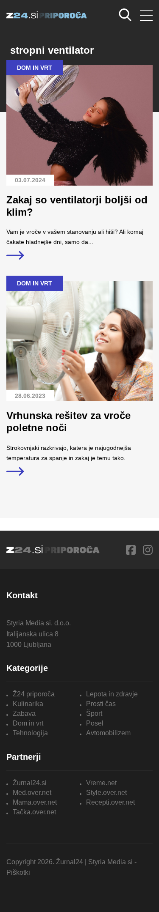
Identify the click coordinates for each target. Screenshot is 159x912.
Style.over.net (106, 792)
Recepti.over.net (110, 802)
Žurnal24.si (30, 782)
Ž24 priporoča (34, 694)
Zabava (24, 713)
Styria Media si (110, 861)
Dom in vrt (28, 723)
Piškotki (18, 872)
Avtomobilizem (108, 733)
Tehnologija (30, 733)
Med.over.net (32, 792)
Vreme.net (101, 782)
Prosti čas (101, 703)
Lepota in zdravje (112, 694)
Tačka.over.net (34, 812)
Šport (94, 713)
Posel (94, 723)
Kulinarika (28, 703)
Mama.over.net (35, 802)
